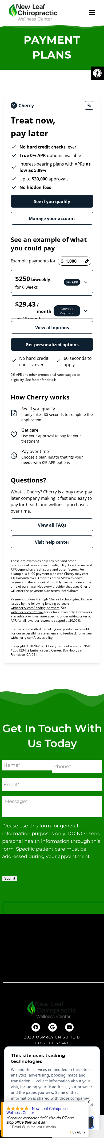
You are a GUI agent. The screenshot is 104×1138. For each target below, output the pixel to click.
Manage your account (52, 218)
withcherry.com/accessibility (32, 637)
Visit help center (52, 542)
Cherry (50, 492)
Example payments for (33, 261)
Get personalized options (52, 345)
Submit (9, 878)
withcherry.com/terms (27, 612)
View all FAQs (52, 525)
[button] (52, 281)
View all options (52, 328)
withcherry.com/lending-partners (35, 607)
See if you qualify (52, 201)
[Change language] (89, 105)
